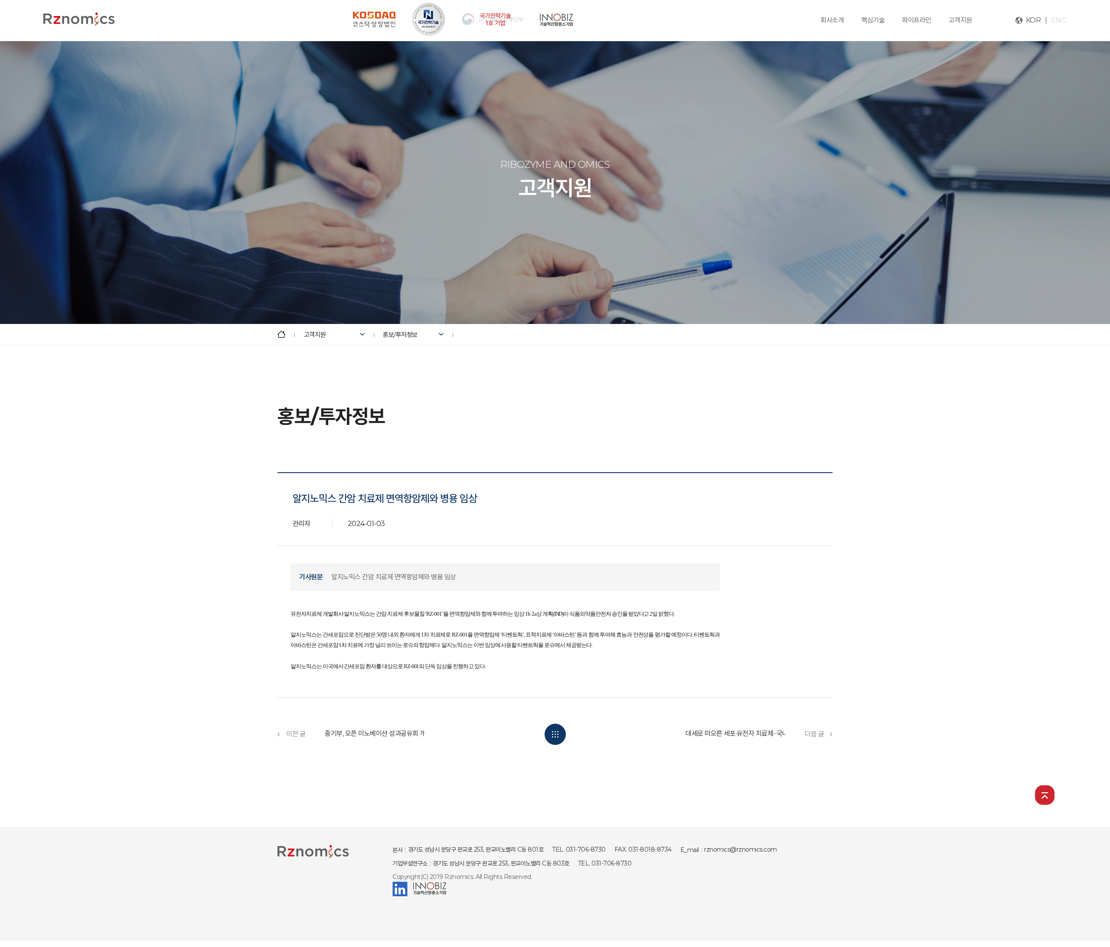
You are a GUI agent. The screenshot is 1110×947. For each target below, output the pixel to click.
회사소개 (832, 20)
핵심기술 (873, 20)
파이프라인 (916, 20)
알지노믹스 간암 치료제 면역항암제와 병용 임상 (393, 577)
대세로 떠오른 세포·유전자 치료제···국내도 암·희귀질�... (758, 733)
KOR (1033, 20)
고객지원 (960, 20)
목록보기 (555, 734)
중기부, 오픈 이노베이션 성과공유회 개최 (378, 733)
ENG (1059, 20)
